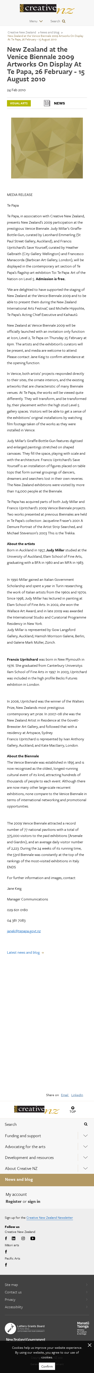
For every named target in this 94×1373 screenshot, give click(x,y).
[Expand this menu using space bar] (85, 1135)
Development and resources (29, 1157)
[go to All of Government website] (25, 1340)
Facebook (6, 1239)
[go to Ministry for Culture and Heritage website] (83, 1328)
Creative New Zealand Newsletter (49, 1217)
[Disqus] (47, 1026)
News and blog (19, 1179)
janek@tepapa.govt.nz (24, 931)
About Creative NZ (21, 1168)
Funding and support (23, 1135)
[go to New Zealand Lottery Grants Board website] (25, 1328)
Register (14, 1201)
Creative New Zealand (22, 32)
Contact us (13, 1292)
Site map (11, 1284)
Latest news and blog (23, 952)
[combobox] (39, 1124)
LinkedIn (77, 1094)
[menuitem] (47, 1135)
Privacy (10, 1299)
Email (65, 1094)
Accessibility (14, 1307)
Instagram (23, 1239)
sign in (34, 1201)
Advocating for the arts (25, 1146)
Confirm (47, 1366)
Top (73, 1111)
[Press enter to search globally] (86, 1124)
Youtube (32, 1239)
